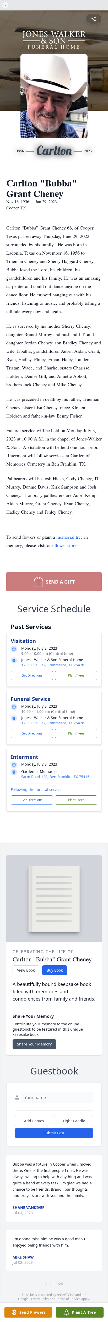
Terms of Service (68, 1299)
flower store (66, 545)
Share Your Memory (34, 1044)
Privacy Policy (39, 1299)
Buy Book (55, 970)
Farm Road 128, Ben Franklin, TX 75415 (55, 776)
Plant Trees (76, 675)
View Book (26, 970)
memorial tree (69, 537)
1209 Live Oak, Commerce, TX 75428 (52, 664)
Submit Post (54, 1132)
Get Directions (31, 675)
